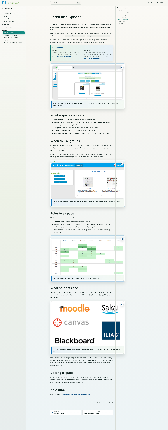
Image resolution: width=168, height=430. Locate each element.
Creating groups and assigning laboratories (75, 394)
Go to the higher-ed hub (92, 58)
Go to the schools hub (64, 56)
